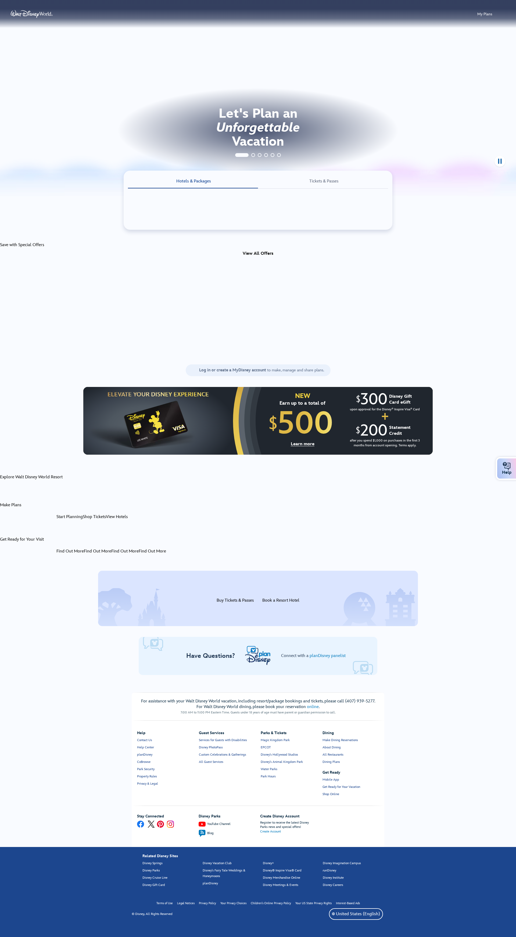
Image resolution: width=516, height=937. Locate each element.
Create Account (270, 832)
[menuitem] (507, 466)
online (313, 706)
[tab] (242, 155)
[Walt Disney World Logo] (32, 14)
